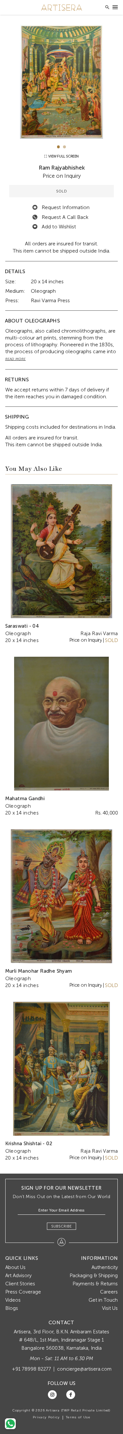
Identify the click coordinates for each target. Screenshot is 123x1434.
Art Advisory (18, 1275)
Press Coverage (23, 1292)
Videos (13, 1300)
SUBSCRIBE (61, 1226)
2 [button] (64, 146)
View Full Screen (63, 156)
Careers (109, 1292)
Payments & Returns (95, 1284)
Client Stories (20, 1284)
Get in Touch (103, 1300)
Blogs (11, 1308)
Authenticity (105, 1267)
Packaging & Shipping (94, 1275)
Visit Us (110, 1308)
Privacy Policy (46, 1417)
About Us (15, 1267)
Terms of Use (78, 1417)
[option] (61, 82)
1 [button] (58, 146)
